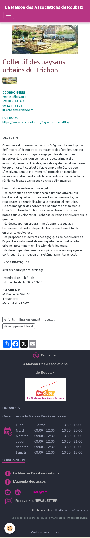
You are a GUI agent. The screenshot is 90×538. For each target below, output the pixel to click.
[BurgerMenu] (8, 15)
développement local (18, 326)
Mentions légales (42, 510)
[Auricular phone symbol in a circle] (36, 355)
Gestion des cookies (45, 532)
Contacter (48, 355)
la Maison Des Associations (45, 364)
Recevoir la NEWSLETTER (36, 501)
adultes (50, 319)
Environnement (29, 319)
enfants (9, 319)
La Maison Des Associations (36, 473)
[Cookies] (9, 528)
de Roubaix (45, 372)
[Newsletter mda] (14, 501)
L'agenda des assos (29, 481)
